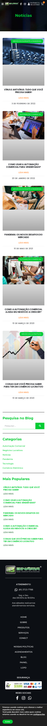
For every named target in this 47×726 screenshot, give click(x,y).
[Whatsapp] (30, 698)
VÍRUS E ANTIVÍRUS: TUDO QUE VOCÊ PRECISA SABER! (23, 91)
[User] (29, 4)
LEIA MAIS (8, 493)
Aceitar (7, 722)
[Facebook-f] (21, 4)
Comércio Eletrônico (13, 468)
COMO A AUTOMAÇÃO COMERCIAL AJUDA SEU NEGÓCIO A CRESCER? (23, 311)
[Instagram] (25, 4)
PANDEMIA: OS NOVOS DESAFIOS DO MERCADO (23, 236)
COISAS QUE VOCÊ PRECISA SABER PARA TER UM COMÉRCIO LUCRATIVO (23, 385)
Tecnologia (8, 463)
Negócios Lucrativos (13, 450)
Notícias (7, 455)
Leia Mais (23, 98)
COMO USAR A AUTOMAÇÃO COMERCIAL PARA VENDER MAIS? (23, 166)
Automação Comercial (14, 446)
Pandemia (8, 459)
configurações (39, 714)
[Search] (39, 426)
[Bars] (2, 4)
